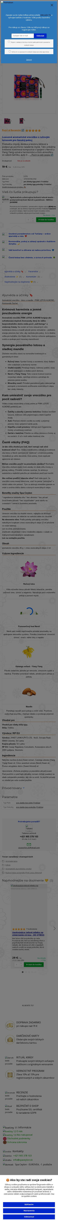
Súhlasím (29, 1204)
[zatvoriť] (52, 5)
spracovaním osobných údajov (28, 52)
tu (29, 1216)
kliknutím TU (46, 15)
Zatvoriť (29, 60)
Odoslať (40, 36)
